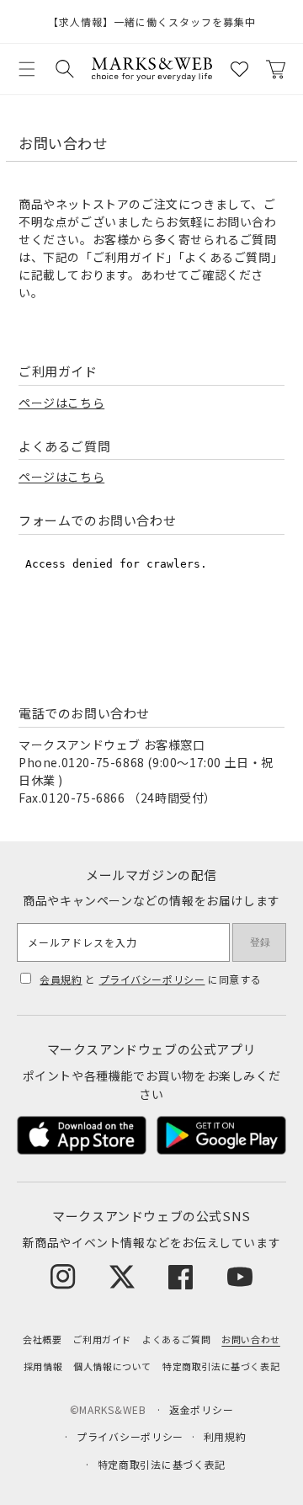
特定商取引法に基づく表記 (220, 1366)
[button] (26, 69)
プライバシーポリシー (152, 979)
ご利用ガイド (101, 1339)
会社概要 (42, 1339)
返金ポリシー (201, 1409)
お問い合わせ (250, 1339)
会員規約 (61, 979)
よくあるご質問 (176, 1339)
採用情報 (43, 1366)
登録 (260, 942)
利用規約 (225, 1436)
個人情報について (112, 1366)
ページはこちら (61, 402)
